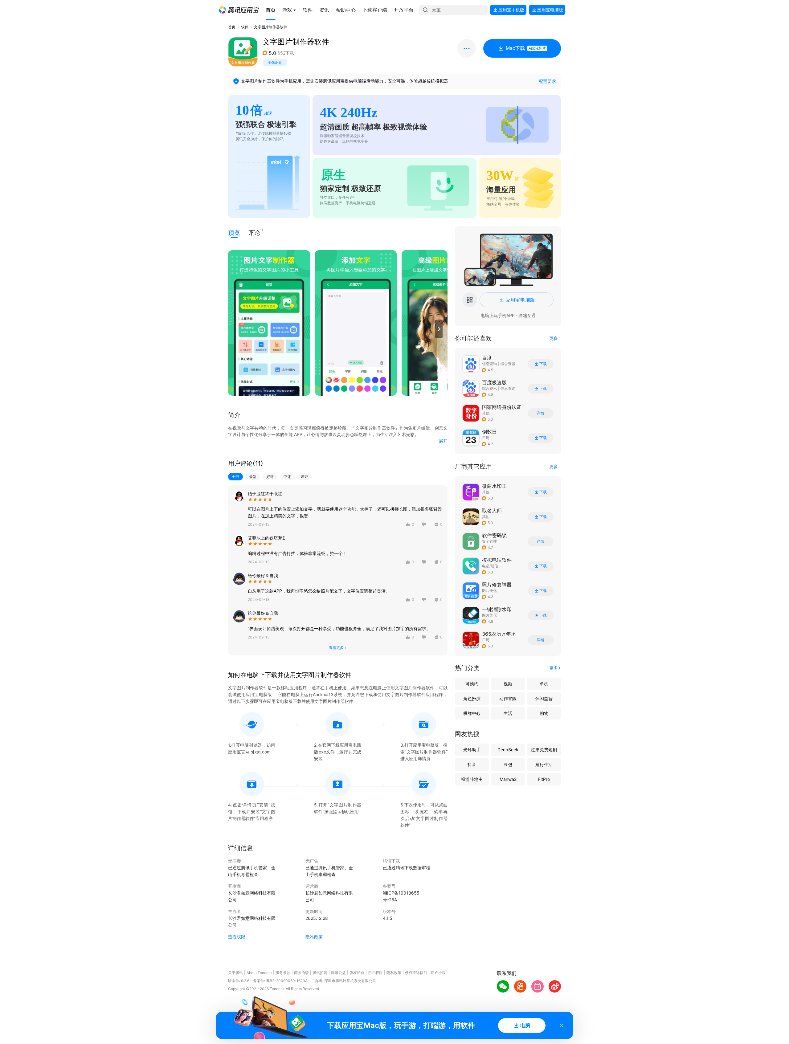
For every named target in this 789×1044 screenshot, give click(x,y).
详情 (540, 413)
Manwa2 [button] (508, 779)
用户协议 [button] (438, 972)
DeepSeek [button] (507, 749)
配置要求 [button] (547, 81)
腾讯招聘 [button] (320, 972)
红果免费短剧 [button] (544, 749)
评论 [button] (254, 232)
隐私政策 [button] (314, 936)
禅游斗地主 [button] (472, 779)
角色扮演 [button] (471, 698)
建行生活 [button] (544, 764)
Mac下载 (526, 48)
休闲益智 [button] (544, 698)
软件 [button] (244, 27)
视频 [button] (508, 683)
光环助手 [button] (471, 749)
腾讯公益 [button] (338, 972)
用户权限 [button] (375, 972)
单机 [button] (544, 683)
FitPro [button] (544, 779)
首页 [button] (231, 27)
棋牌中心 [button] (471, 713)
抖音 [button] (472, 764)
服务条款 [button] (283, 972)
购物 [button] (544, 713)
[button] (239, 10)
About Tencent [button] (259, 972)
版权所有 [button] (357, 972)
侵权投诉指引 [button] (416, 972)
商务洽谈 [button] (301, 972)
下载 (543, 364)
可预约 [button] (471, 683)
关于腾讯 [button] (235, 972)
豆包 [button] (508, 764)
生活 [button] (508, 713)
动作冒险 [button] (508, 698)
